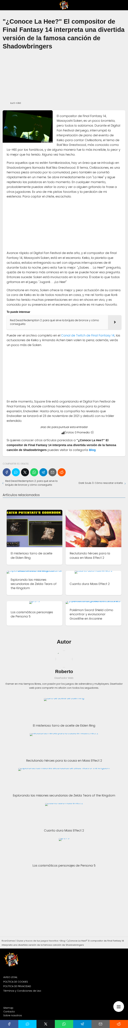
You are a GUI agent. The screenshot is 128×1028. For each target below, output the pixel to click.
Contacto (9, 1011)
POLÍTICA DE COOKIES (15, 981)
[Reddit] (62, 472)
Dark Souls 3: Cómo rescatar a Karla (101, 483)
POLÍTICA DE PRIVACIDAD (17, 986)
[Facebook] (7, 472)
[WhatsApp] (34, 472)
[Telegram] (43, 472)
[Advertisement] (64, 75)
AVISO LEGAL (10, 977)
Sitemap (8, 1008)
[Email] (52, 472)
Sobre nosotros (12, 1015)
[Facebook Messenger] (16, 472)
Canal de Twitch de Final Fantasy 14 (87, 335)
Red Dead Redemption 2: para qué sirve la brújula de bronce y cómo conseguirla (31, 483)
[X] (25, 472)
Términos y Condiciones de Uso (22, 990)
